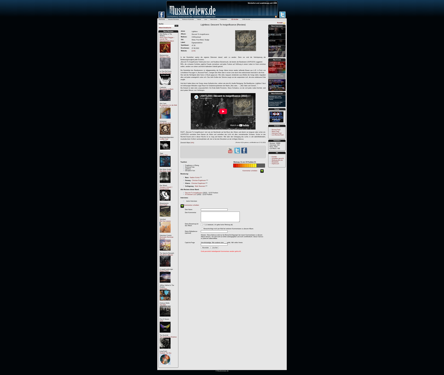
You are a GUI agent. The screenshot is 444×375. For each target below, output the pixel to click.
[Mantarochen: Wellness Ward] (165, 70)
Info (192, 142)
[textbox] (167, 26)
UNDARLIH (272, 52)
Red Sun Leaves (165, 221)
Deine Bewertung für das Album (191, 224)
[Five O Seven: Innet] (165, 334)
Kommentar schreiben (250, 171)
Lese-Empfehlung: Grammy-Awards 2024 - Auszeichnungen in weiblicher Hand (191, 16)
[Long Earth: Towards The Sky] (165, 366)
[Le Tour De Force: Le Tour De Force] (165, 86)
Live (205, 19)
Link (193, 51)
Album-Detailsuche (165, 28)
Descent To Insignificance (193, 193)
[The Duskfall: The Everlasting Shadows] (165, 350)
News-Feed (275, 131)
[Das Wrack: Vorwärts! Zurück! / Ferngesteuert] (165, 202)
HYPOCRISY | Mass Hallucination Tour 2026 (276, 75)
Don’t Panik (163, 205)
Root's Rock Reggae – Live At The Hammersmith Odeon (167, 39)
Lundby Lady (164, 139)
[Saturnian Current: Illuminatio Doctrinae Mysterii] (165, 252)
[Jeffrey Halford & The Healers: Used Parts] (165, 302)
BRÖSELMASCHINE (275, 46)
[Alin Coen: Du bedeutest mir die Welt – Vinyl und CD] (165, 120)
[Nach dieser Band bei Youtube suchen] (230, 153)
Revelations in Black (166, 89)
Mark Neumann (200, 186)
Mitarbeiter (275, 162)
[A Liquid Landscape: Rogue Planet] (165, 284)
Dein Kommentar (190, 212)
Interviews (213, 19)
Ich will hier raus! (165, 123)
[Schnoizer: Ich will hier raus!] (165, 136)
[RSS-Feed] (276, 17)
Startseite (162, 19)
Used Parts (163, 289)
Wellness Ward (165, 57)
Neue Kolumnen (277, 93)
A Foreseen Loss (190, 194)
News (199, 19)
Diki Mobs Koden (165, 171)
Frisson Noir (164, 155)
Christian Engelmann (199, 180)
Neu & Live (277, 60)
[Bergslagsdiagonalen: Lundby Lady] (165, 152)
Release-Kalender (188, 19)
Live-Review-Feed (278, 135)
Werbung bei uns (277, 160)
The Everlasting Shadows (168, 337)
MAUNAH (271, 29)
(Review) (223, 24)
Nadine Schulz (195, 177)
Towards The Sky (165, 353)
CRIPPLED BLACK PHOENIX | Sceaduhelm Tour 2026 (276, 64)
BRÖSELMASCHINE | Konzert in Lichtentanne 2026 (276, 82)
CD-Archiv (234, 19)
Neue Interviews (277, 26)
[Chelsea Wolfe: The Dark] (165, 318)
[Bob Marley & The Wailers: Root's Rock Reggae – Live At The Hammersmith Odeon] (165, 54)
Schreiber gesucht (278, 158)
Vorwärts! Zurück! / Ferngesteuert (166, 188)
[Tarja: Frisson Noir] (165, 168)
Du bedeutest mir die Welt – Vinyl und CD (168, 106)
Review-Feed (276, 130)
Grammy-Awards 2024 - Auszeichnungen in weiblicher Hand (276, 104)
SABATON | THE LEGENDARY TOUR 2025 (276, 87)
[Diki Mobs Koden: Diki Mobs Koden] (165, 184)
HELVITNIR (272, 40)
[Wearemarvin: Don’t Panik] (165, 218)
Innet (161, 321)
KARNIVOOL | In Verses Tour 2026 (276, 69)
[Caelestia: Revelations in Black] (165, 102)
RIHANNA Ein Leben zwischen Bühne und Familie (275, 98)
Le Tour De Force (165, 73)
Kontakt (280, 23)
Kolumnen (223, 19)
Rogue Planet (164, 271)
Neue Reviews (168, 31)
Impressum (275, 164)
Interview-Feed (276, 133)
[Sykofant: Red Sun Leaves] (165, 234)
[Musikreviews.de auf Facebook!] (244, 153)
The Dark (163, 305)
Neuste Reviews (173, 19)
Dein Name (188, 209)
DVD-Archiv (246, 19)
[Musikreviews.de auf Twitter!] (237, 153)
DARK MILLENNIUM (275, 35)
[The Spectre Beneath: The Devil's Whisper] (165, 268)
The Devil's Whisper (166, 255)
